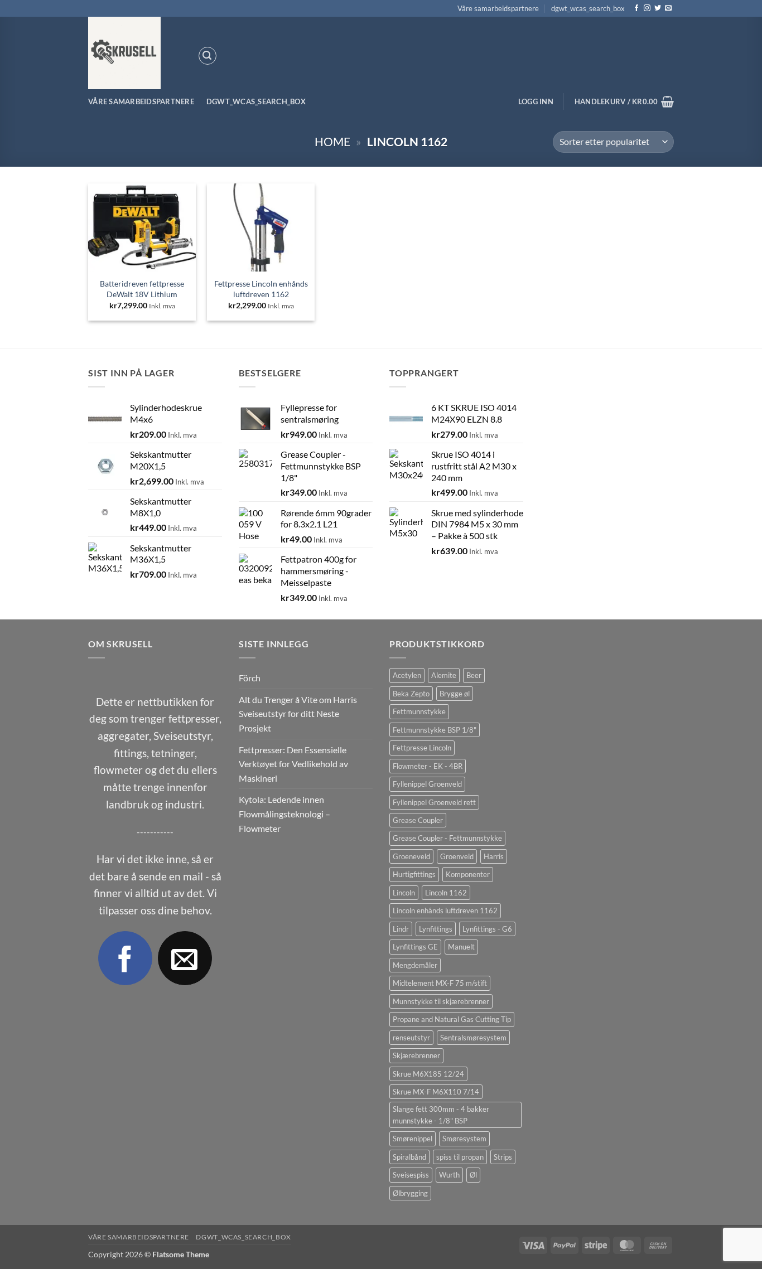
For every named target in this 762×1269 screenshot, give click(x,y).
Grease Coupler (418, 820)
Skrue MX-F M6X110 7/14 (436, 1091)
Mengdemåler (415, 965)
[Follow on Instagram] (647, 8)
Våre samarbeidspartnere (498, 8)
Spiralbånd (409, 1156)
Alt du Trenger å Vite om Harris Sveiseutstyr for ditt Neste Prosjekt (298, 713)
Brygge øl (455, 693)
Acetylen (407, 675)
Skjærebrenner (416, 1055)
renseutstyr (411, 1037)
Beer (473, 675)
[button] (207, 56)
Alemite (443, 675)
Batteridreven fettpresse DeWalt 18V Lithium (142, 289)
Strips (503, 1156)
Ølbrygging (410, 1193)
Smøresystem (464, 1138)
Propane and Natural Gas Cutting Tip (452, 1019)
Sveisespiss (411, 1174)
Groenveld (457, 856)
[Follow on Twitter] (657, 8)
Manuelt (461, 946)
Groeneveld (411, 856)
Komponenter (468, 874)
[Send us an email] (668, 8)
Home (332, 141)
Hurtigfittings (414, 874)
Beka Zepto (411, 693)
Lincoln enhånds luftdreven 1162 (445, 910)
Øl (473, 1174)
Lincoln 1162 (446, 892)
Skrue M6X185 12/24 (428, 1073)
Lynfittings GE (415, 946)
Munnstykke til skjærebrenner (441, 1001)
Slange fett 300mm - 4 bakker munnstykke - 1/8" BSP (441, 1115)
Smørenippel (412, 1138)
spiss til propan (460, 1156)
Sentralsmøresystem (473, 1037)
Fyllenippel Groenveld (427, 783)
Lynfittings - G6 (487, 928)
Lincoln (404, 892)
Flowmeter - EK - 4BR (427, 766)
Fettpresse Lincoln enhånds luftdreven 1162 (261, 289)
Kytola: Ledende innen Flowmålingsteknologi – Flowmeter (284, 813)
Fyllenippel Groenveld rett (434, 802)
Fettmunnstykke (419, 711)
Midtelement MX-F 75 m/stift (440, 983)
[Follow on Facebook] (636, 8)
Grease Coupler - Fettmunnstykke (447, 838)
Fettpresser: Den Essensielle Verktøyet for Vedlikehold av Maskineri (293, 763)
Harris (494, 856)
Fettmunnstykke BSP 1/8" (434, 729)
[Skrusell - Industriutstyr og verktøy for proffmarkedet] (134, 53)
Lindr (401, 928)
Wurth (449, 1174)
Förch (250, 677)
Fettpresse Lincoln (422, 747)
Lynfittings (435, 928)
